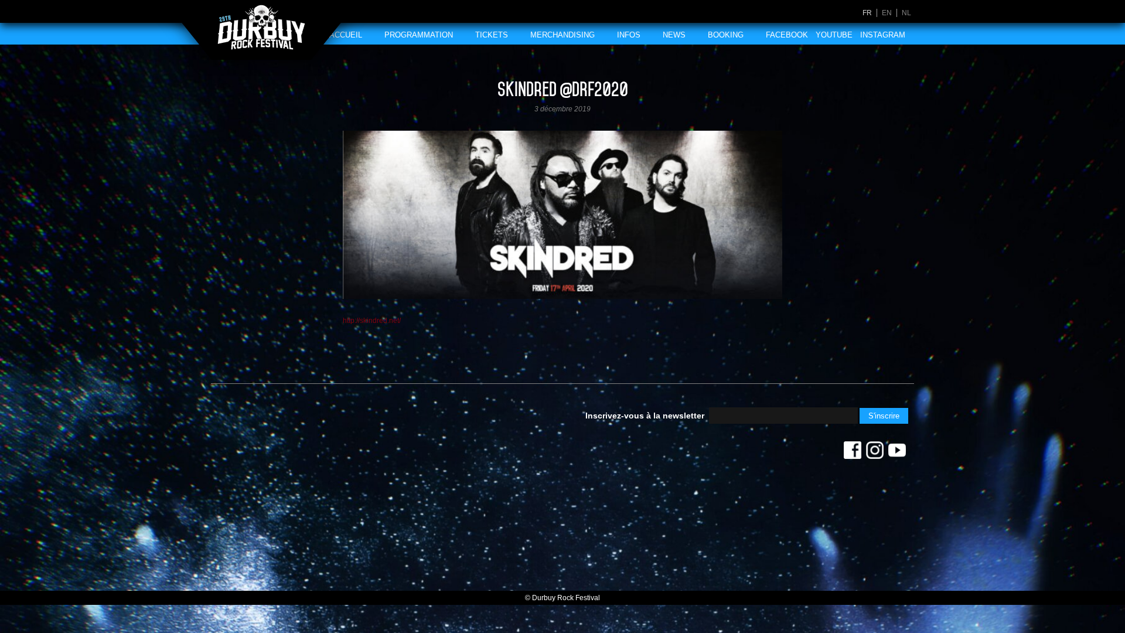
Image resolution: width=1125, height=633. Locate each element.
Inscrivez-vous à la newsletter (644, 415)
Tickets (491, 34)
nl (906, 13)
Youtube (834, 34)
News (674, 34)
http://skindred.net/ (372, 320)
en (887, 13)
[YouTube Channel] (897, 453)
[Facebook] (852, 453)
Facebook (787, 34)
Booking (726, 34)
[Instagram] (875, 453)
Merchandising (562, 34)
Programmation (418, 34)
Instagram (882, 34)
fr (867, 13)
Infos (628, 34)
